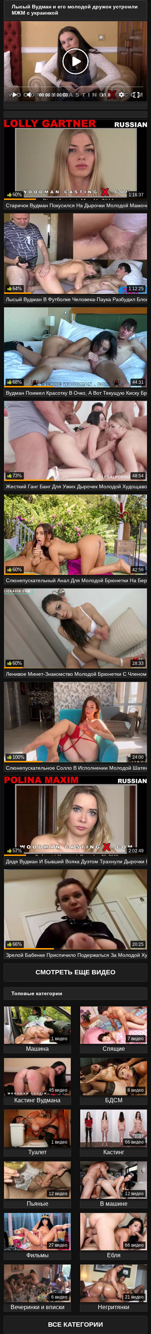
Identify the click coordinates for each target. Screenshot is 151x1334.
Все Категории (75, 1324)
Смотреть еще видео (75, 972)
